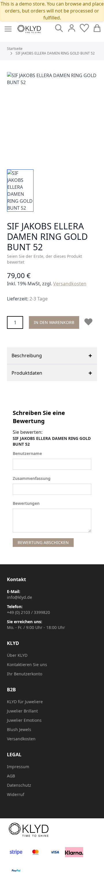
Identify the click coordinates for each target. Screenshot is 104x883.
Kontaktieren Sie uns (27, 664)
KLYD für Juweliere (25, 701)
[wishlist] (84, 28)
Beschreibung (27, 355)
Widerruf (15, 794)
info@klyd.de (19, 597)
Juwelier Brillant (22, 711)
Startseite (15, 48)
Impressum (18, 766)
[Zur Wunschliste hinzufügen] (89, 322)
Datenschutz (19, 785)
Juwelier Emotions (24, 720)
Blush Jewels (19, 729)
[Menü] (8, 29)
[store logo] (29, 29)
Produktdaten (27, 373)
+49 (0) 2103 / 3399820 (28, 612)
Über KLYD (17, 655)
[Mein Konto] (71, 28)
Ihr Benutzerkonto (24, 674)
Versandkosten (69, 283)
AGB (11, 776)
